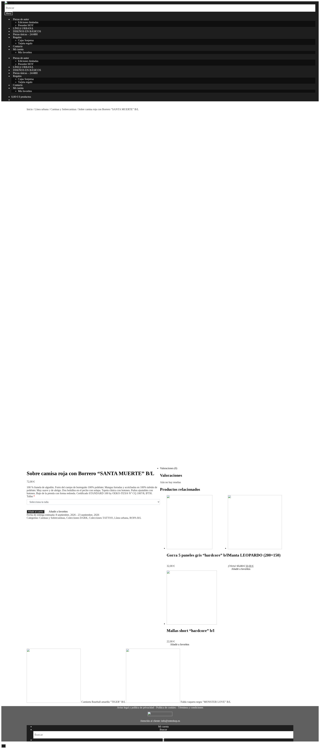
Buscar (163, 729)
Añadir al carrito (35, 511)
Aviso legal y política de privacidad (135, 707)
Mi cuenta (18, 49)
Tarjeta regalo (25, 43)
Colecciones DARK (77, 517)
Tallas (31, 496)
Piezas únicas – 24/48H (25, 34)
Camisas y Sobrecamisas (63, 109)
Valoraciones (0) (168, 468)
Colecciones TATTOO (101, 517)
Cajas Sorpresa (26, 40)
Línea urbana (41, 109)
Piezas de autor (21, 19)
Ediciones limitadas (28, 22)
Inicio (30, 109)
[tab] (163, 468)
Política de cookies (166, 707)
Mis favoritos (25, 91)
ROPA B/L (135, 517)
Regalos (17, 37)
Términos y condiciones (190, 707)
